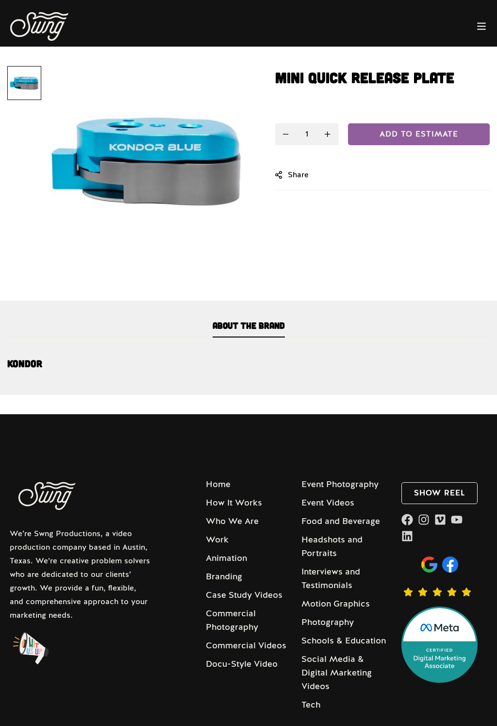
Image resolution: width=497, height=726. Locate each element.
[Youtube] (457, 519)
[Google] (429, 565)
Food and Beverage (340, 521)
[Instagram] (424, 519)
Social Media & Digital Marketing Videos (336, 672)
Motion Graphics (335, 603)
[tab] (249, 326)
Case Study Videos (244, 595)
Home (218, 484)
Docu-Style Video (242, 664)
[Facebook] (407, 519)
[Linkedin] (407, 536)
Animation (226, 558)
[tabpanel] (248, 368)
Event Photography (340, 484)
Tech (310, 704)
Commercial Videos (246, 645)
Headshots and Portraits (332, 546)
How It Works (234, 502)
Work (217, 539)
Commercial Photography (232, 620)
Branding (224, 576)
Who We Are (232, 521)
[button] (439, 493)
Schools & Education (343, 640)
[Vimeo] (440, 519)
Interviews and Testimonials (330, 578)
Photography (327, 622)
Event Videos (327, 502)
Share (298, 174)
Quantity (291, 110)
